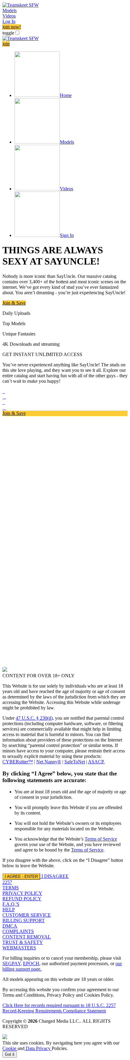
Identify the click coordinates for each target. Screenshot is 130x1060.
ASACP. (96, 761)
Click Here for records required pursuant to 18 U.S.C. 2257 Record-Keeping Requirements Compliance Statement (59, 1008)
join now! (11, 26)
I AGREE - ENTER (21, 876)
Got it (10, 1054)
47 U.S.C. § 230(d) (34, 718)
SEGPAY (11, 963)
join (6, 43)
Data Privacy (38, 1048)
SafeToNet (74, 761)
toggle (8, 32)
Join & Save (14, 302)
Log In (8, 21)
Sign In (67, 235)
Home (66, 95)
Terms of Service (101, 839)
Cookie (10, 1048)
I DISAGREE (55, 876)
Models (9, 10)
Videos (9, 15)
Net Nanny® (48, 761)
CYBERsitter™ (17, 761)
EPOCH (31, 963)
